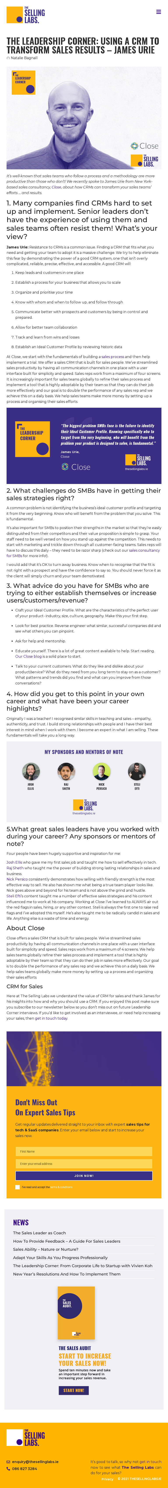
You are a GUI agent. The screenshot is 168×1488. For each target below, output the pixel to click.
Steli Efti (14, 896)
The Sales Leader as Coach (39, 1233)
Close (56, 187)
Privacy (107, 1479)
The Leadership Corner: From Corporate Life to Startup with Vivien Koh (82, 1265)
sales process (113, 357)
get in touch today (51, 1018)
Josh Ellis (14, 862)
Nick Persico (17, 879)
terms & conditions (61, 1187)
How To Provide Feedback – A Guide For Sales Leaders (66, 1241)
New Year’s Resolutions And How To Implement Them (67, 1274)
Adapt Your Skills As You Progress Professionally (60, 1257)
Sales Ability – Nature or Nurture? (45, 1249)
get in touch (150, 1462)
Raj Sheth (15, 868)
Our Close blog (28, 656)
